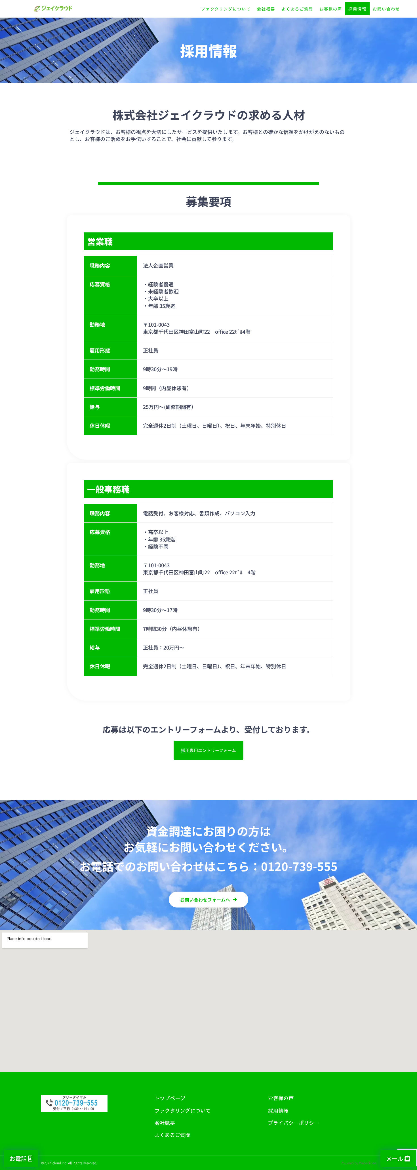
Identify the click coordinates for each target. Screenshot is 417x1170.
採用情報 (357, 9)
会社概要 (266, 9)
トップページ (170, 1098)
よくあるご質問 (297, 9)
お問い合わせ (386, 9)
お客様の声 (330, 9)
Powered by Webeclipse (358, 1162)
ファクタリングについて (226, 9)
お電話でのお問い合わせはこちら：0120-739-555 (208, 866)
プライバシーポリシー (293, 1122)
